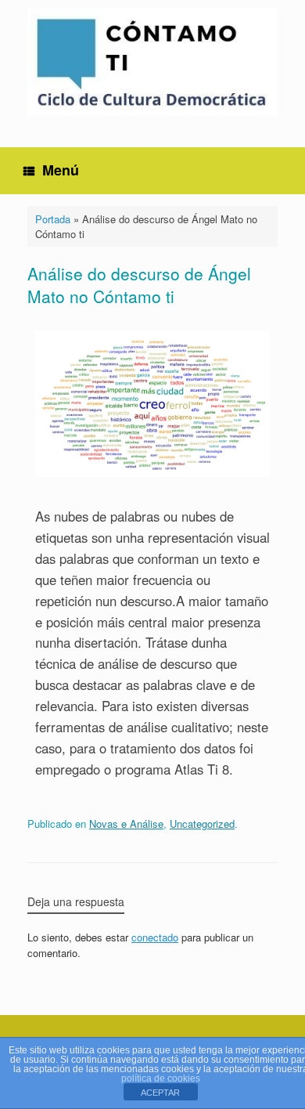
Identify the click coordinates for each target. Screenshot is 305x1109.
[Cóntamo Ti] (152, 62)
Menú (60, 170)
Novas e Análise (126, 823)
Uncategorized (202, 823)
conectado (154, 937)
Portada (52, 218)
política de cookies (160, 1078)
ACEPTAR (160, 1092)
